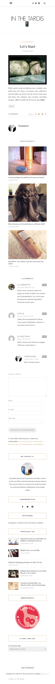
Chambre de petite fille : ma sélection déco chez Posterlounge (32, 584)
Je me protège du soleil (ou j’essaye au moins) (26, 177)
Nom (10, 401)
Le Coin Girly (27, 41)
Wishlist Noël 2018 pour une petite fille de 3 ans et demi (33, 572)
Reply (44, 285)
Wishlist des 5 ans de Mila (30, 550)
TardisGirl (23, 125)
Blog (11, 106)
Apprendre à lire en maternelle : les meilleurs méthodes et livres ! (33, 540)
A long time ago (14, 646)
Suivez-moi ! (45, 674)
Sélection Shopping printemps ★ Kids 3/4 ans (25, 562)
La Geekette (23, 285)
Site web (11, 418)
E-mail (11, 409)
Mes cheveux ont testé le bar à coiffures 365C (26, 224)
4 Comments (13, 114)
